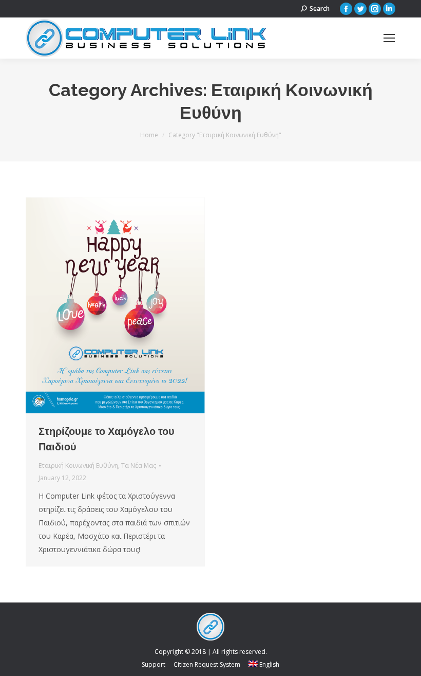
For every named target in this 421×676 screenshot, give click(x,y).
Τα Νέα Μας (138, 465)
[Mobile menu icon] (389, 38)
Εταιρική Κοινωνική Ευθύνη (78, 465)
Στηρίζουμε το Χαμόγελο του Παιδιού (107, 439)
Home (149, 135)
